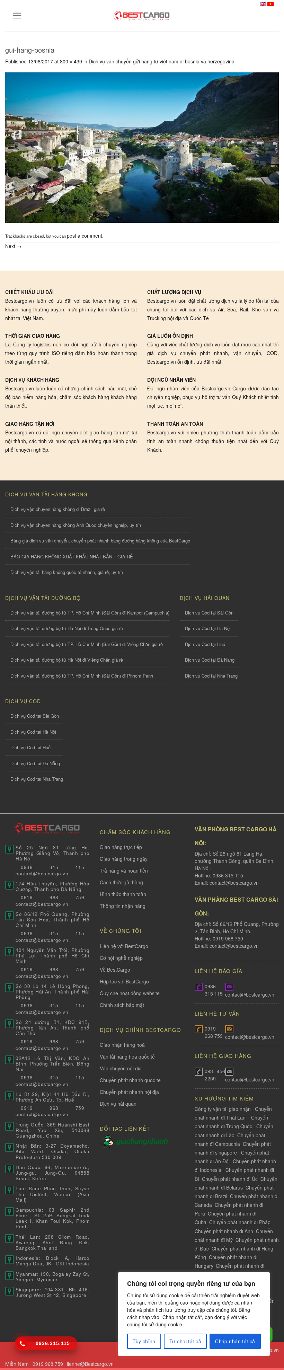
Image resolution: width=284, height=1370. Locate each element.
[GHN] (142, 1141)
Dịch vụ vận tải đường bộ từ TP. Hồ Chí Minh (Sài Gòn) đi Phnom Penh (81, 675)
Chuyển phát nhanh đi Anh (224, 1231)
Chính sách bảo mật (122, 1004)
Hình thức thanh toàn (123, 894)
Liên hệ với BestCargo (124, 946)
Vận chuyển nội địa (121, 1068)
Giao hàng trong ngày (124, 858)
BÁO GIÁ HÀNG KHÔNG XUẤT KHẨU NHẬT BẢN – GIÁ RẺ (71, 556)
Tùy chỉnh (144, 1341)
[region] (194, 1314)
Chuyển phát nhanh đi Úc (230, 1178)
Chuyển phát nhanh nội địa (129, 1091)
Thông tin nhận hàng (122, 905)
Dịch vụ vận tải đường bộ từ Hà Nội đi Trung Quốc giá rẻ (66, 628)
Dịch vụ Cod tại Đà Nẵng (209, 659)
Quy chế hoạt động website (130, 993)
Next (13, 245)
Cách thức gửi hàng (121, 882)
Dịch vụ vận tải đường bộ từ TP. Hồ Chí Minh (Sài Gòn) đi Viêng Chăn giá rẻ (86, 644)
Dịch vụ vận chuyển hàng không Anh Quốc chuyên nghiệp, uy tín (75, 525)
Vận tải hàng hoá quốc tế (127, 1056)
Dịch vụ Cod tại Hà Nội (208, 628)
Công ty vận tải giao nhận (223, 1108)
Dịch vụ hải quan (118, 1103)
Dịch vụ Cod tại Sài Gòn (209, 612)
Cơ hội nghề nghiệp (121, 957)
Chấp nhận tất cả (235, 1341)
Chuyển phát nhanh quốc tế (130, 1080)
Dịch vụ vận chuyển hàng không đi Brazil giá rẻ (57, 509)
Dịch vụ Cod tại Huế (205, 644)
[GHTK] (108, 1141)
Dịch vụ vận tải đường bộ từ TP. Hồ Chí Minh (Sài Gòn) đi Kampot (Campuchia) (89, 612)
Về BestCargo (115, 969)
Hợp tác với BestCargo (124, 981)
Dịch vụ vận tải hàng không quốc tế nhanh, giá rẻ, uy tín (66, 572)
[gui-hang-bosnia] (142, 146)
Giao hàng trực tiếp (121, 846)
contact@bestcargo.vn (233, 882)
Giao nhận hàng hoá (122, 1044)
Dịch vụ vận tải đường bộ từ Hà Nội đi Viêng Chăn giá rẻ (66, 659)
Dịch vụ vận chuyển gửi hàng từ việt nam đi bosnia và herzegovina (161, 61)
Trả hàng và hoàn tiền (124, 870)
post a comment (84, 235)
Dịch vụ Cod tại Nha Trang (211, 675)
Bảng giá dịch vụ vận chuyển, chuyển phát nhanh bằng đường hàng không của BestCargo (100, 540)
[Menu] (17, 15)
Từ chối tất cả (185, 1341)
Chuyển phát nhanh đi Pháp (239, 1222)
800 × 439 (71, 61)
